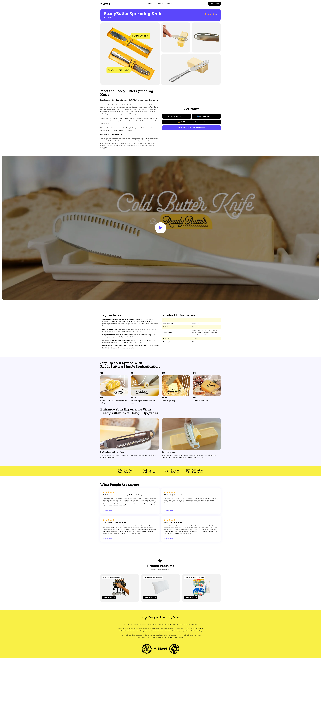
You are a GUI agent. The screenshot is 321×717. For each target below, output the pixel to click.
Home (150, 4)
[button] (160, 228)
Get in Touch (214, 4)
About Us (170, 4)
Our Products (159, 4)
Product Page (108, 598)
